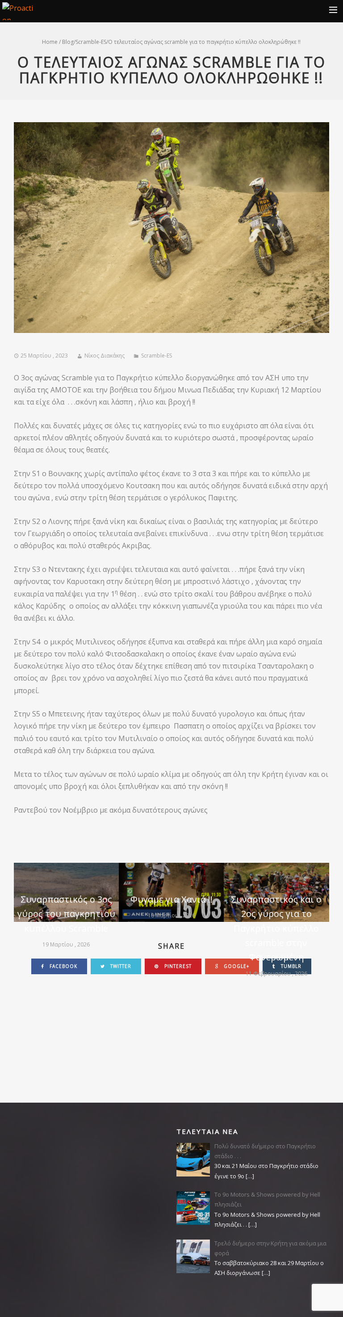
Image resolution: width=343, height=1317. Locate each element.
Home (50, 42)
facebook (62, 966)
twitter (120, 966)
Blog (68, 42)
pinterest (177, 966)
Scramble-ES (90, 42)
